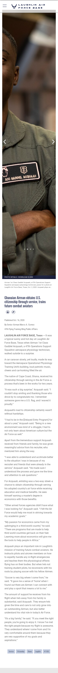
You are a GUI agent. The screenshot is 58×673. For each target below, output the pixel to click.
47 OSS (46, 651)
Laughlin (38, 651)
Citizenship (20, 651)
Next (53, 142)
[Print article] (8, 312)
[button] (5, 6)
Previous (5, 142)
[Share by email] (13, 312)
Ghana (30, 651)
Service (11, 651)
